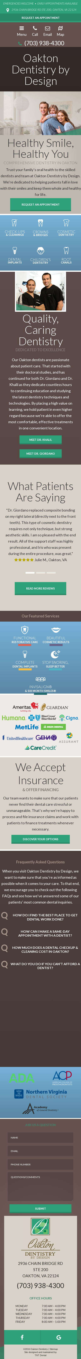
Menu (22, 34)
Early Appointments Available (57, 3)
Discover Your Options (40, 839)
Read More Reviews (40, 588)
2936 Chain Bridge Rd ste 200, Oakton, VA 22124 (43, 9)
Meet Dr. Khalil (40, 439)
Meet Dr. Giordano (40, 453)
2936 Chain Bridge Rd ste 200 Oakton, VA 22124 (40, 1269)
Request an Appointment (41, 204)
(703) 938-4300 (43, 43)
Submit (40, 1208)
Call (35, 34)
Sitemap (54, 1349)
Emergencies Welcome (18, 3)
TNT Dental (40, 1355)
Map (60, 34)
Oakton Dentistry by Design (40, 69)
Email (47, 34)
